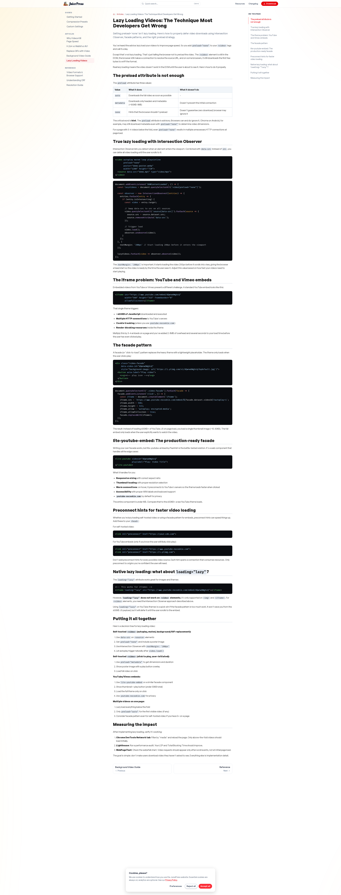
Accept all (205, 886)
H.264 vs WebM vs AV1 (77, 46)
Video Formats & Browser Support (75, 74)
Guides (68, 13)
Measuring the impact (260, 78)
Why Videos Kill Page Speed (74, 40)
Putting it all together (260, 72)
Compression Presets (77, 21)
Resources (240, 4)
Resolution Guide (75, 85)
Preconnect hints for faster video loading (262, 57)
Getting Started (74, 17)
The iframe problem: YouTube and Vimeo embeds (264, 36)
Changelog (253, 4)
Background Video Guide (79, 55)
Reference (70, 68)
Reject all (191, 886)
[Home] (114, 14)
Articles (69, 34)
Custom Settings (75, 26)
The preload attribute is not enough (261, 20)
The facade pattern (259, 43)
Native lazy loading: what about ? (264, 65)
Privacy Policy (171, 880)
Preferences (176, 886)
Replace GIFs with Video (78, 51)
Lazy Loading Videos (77, 60)
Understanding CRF (76, 80)
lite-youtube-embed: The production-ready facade (262, 49)
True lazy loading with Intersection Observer (260, 28)
